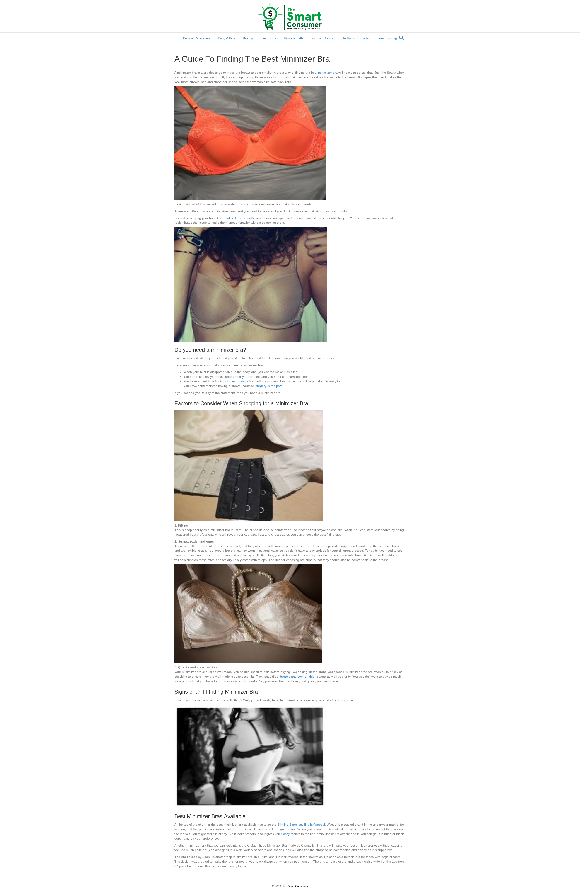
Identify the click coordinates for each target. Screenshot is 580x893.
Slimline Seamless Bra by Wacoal (301, 824)
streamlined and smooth (236, 218)
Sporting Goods (322, 38)
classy (285, 834)
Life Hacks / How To (355, 38)
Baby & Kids (226, 38)
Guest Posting (387, 38)
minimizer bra (328, 72)
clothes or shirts (236, 381)
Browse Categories (196, 38)
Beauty (248, 38)
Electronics (268, 38)
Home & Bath (293, 38)
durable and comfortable (296, 676)
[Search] (401, 38)
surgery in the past (269, 386)
